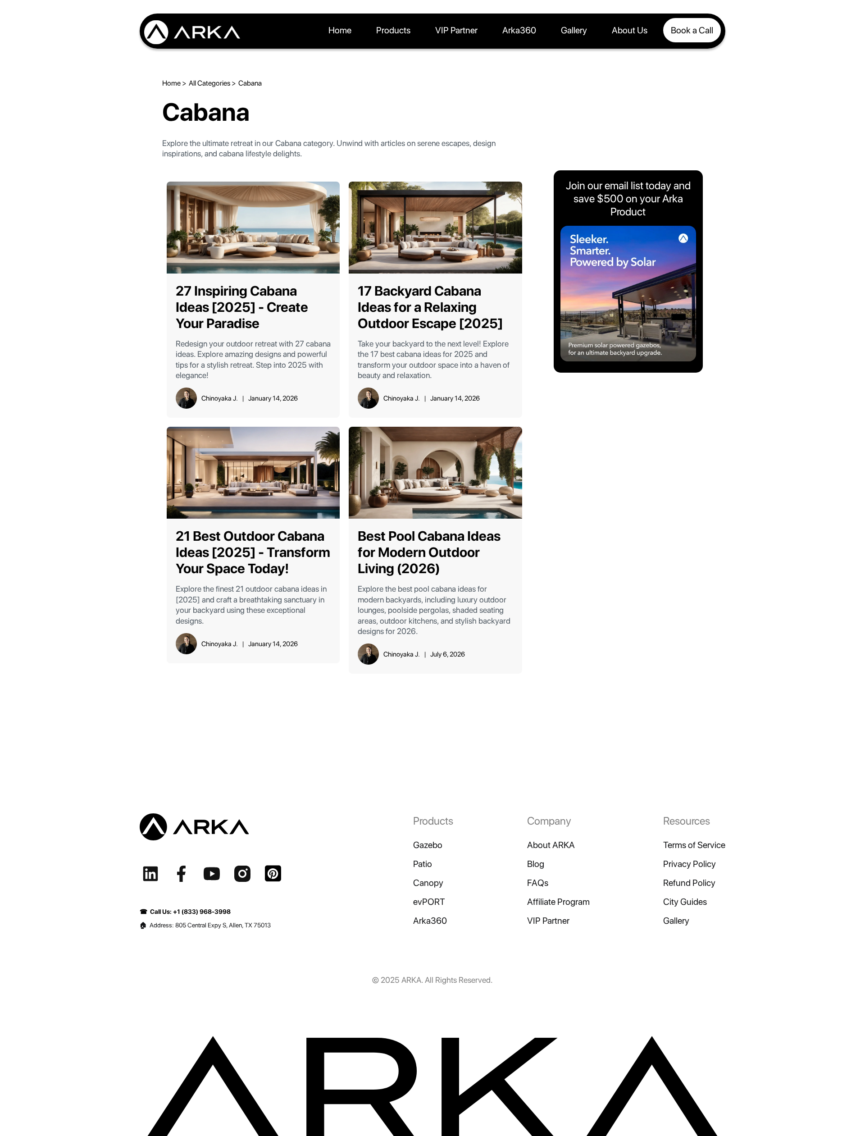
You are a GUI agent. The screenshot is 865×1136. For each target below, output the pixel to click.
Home (339, 30)
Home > (174, 83)
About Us (629, 30)
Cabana (250, 83)
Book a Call (692, 30)
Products (393, 30)
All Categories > (212, 83)
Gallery (574, 30)
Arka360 (519, 30)
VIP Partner (456, 30)
